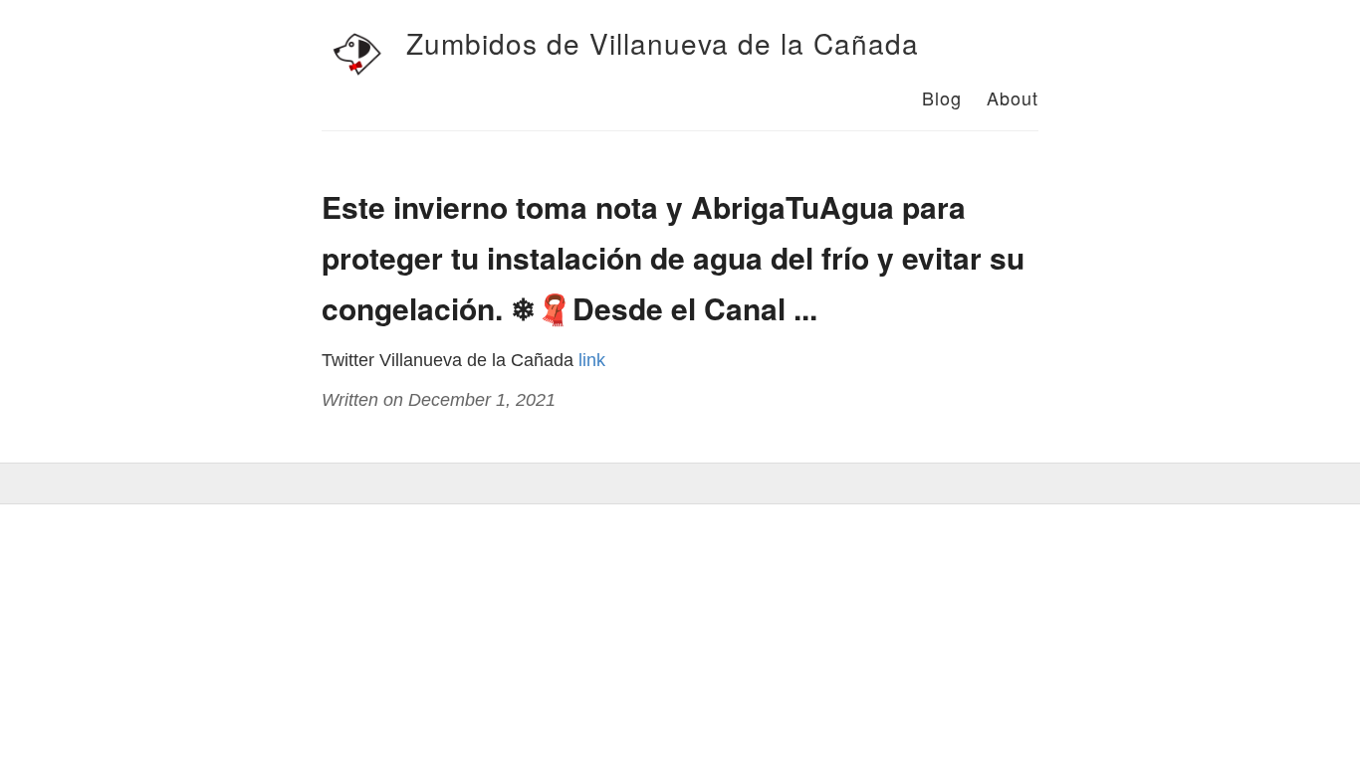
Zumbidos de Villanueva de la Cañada (662, 43)
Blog (942, 97)
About (1012, 97)
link (591, 360)
